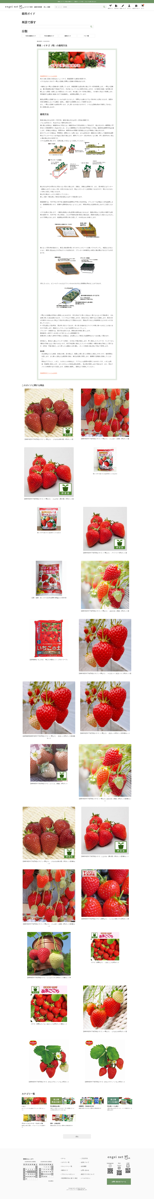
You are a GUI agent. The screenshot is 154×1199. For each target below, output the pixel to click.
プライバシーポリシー (68, 1174)
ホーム (63, 1158)
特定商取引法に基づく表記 (69, 1178)
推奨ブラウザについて (87, 1174)
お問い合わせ (85, 1170)
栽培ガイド (64, 1170)
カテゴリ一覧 (65, 1162)
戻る (77, 1136)
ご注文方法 (84, 1158)
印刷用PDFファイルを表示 (48, 76)
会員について (85, 1162)
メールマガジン (85, 1178)
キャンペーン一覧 (66, 1166)
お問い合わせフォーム (119, 1181)
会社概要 (83, 1166)
